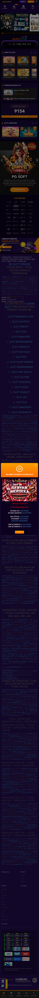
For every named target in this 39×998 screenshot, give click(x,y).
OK (19, 532)
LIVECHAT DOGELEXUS (19, 521)
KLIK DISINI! (24, 511)
